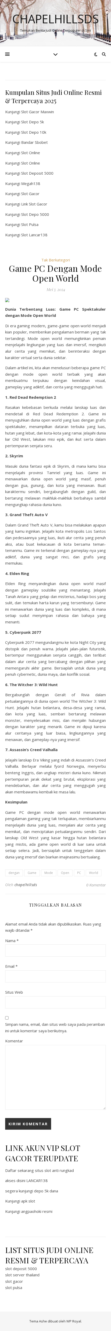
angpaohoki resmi (36, 1211)
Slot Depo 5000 (35, 214)
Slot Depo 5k (32, 121)
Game (32, 873)
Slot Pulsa (29, 224)
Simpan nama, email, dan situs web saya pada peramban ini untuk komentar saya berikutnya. (55, 1027)
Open (65, 873)
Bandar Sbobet (34, 142)
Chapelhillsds (55, 19)
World (93, 873)
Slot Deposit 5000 (37, 173)
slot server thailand (22, 1274)
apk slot (28, 1201)
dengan (14, 873)
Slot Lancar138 (34, 234)
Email (11, 966)
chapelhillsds (25, 884)
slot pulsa (13, 1287)
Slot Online (30, 152)
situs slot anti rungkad (54, 1170)
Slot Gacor (30, 193)
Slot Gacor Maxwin (37, 111)
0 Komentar (96, 884)
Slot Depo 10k (33, 132)
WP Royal (73, 1321)
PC (79, 873)
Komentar (14, 1040)
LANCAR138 (37, 1180)
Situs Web (14, 992)
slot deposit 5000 (21, 1268)
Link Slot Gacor (34, 204)
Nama (12, 940)
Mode (48, 873)
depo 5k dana (46, 1190)
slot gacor (14, 1281)
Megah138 (30, 183)
